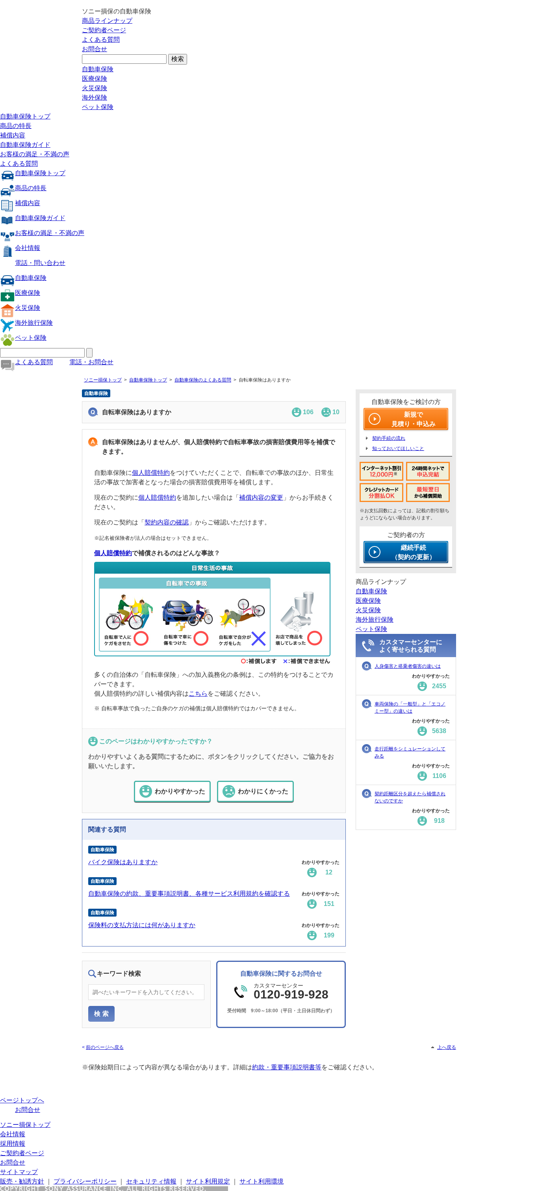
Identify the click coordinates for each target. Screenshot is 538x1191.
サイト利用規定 (208, 1181)
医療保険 (94, 78)
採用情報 (12, 1143)
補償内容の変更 (261, 497)
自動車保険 (97, 69)
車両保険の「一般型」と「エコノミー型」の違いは (410, 707)
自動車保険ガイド (25, 144)
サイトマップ (19, 1172)
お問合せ (94, 49)
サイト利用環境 (261, 1181)
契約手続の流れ (388, 438)
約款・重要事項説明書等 (286, 1067)
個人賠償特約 (151, 472)
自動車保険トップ (25, 116)
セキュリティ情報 (151, 1181)
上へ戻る (446, 1047)
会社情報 (27, 247)
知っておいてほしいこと (398, 448)
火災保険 (94, 88)
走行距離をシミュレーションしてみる (410, 752)
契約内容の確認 (167, 522)
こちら (198, 693)
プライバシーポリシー (85, 1181)
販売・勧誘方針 (22, 1181)
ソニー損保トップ (103, 380)
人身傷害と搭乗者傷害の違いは (408, 666)
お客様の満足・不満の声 (34, 154)
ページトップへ (22, 1100)
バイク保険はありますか (123, 862)
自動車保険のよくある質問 (202, 380)
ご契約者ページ (104, 30)
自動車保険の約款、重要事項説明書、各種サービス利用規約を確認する (189, 893)
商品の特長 (16, 125)
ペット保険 (97, 107)
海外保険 (94, 97)
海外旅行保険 (34, 322)
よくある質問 (101, 39)
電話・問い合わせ (40, 262)
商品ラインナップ (107, 20)
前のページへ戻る (105, 1047)
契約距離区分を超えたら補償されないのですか (410, 797)
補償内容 (12, 135)
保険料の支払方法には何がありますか (141, 925)
